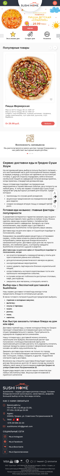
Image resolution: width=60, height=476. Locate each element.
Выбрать (48, 123)
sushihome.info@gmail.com (20, 426)
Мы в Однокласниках (18, 452)
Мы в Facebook (16, 442)
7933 (9, 419)
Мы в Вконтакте (16, 447)
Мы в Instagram (16, 436)
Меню (30, 28)
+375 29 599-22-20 (15, 423)
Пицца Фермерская (17, 105)
